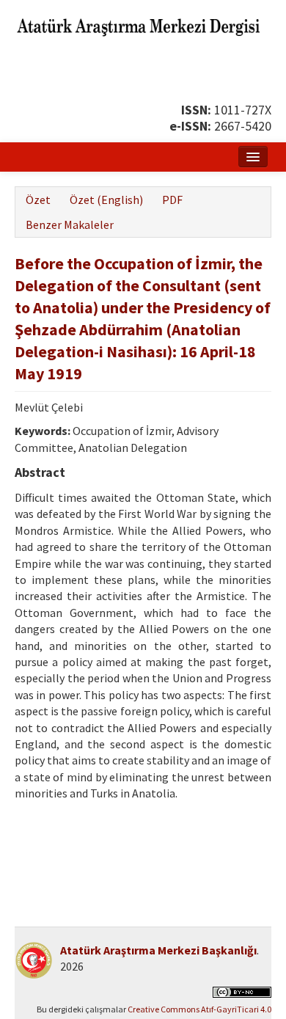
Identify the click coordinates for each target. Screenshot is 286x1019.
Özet (38, 199)
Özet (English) (106, 199)
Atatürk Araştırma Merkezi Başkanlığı (158, 950)
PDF (172, 199)
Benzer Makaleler (70, 224)
